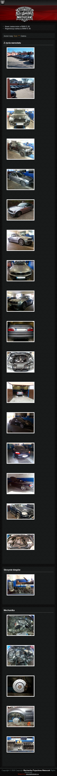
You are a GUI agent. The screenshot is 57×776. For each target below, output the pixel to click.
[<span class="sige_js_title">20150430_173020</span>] (20, 403)
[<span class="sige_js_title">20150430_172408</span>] (20, 220)
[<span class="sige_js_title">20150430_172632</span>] (20, 251)
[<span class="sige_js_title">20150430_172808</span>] (20, 311)
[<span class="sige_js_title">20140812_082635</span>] (20, 636)
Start (15, 36)
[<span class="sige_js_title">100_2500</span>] (20, 68)
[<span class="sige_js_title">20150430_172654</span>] (20, 281)
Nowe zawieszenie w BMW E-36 (17, 26)
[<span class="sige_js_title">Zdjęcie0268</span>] (20, 433)
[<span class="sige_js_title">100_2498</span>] (20, 99)
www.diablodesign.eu (32, 774)
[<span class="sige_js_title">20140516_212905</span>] (20, 159)
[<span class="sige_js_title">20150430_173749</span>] (20, 372)
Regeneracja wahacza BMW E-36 (18, 29)
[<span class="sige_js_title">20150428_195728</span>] (20, 190)
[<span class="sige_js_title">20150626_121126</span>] (20, 727)
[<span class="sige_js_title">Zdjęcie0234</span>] (20, 494)
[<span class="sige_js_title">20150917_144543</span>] (20, 595)
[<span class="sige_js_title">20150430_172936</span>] (20, 342)
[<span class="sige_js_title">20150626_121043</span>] (20, 696)
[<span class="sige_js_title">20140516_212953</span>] (20, 129)
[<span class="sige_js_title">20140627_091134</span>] (20, 666)
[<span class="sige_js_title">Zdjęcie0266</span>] (20, 463)
